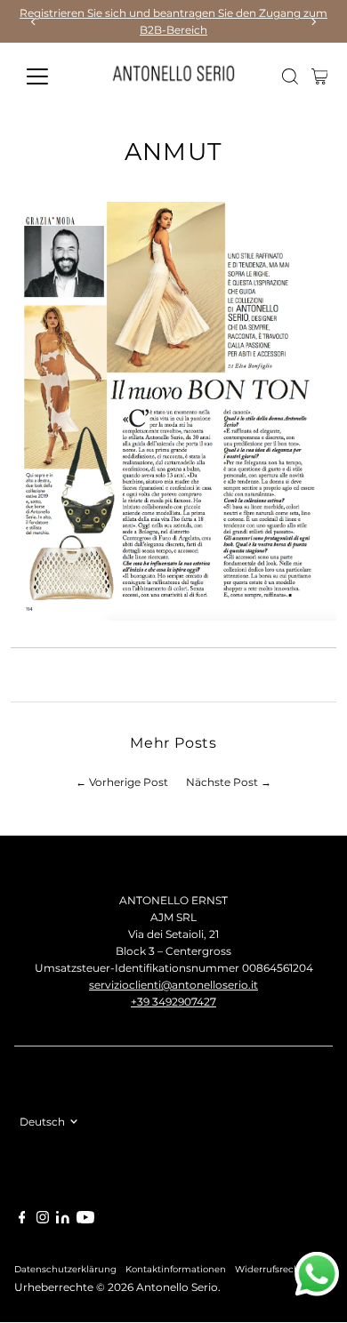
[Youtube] (85, 1220)
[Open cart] (319, 76)
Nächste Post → (228, 782)
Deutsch (42, 1121)
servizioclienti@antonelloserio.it (173, 984)
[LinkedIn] (64, 1219)
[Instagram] (42, 1220)
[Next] (313, 22)
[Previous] (34, 22)
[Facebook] (22, 1220)
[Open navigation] (51, 76)
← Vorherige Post (122, 782)
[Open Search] (290, 76)
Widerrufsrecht (269, 1268)
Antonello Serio (177, 1287)
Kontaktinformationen (175, 1268)
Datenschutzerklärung (65, 1268)
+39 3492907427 (173, 1001)
